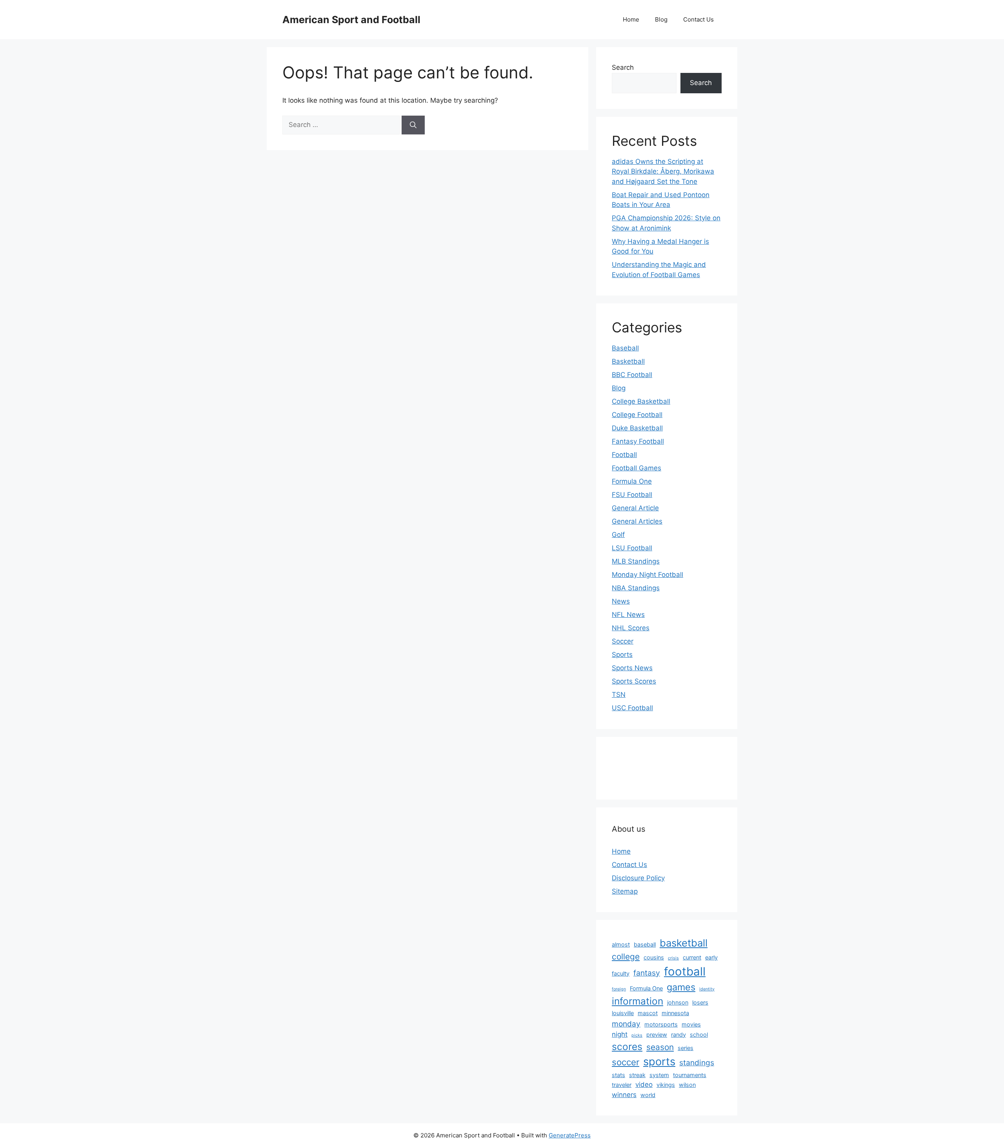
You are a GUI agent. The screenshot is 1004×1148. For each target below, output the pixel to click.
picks (636, 1035)
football (685, 971)
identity (707, 989)
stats (618, 1075)
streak (637, 1075)
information (637, 1001)
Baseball (625, 348)
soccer (625, 1062)
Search (623, 67)
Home (631, 19)
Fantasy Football (638, 441)
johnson (677, 1002)
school (699, 1034)
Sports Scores (634, 681)
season (660, 1047)
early (711, 957)
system (659, 1075)
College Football (637, 415)
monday (626, 1023)
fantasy (646, 973)
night (620, 1034)
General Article (635, 508)
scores (627, 1046)
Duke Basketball (637, 428)
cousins (654, 957)
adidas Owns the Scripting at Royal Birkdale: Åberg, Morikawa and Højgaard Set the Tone (663, 171)
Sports (622, 654)
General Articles (637, 521)
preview (656, 1034)
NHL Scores (630, 628)
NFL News (628, 614)
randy (678, 1034)
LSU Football (632, 548)
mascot (648, 1013)
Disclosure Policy (638, 878)
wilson (687, 1084)
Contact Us (698, 19)
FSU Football (632, 495)
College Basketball (641, 401)
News (621, 601)
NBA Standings (636, 588)
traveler (621, 1084)
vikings (666, 1084)
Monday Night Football (647, 575)
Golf (618, 535)
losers (700, 1002)
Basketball (628, 361)
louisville (623, 1013)
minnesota (675, 1013)
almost (621, 944)
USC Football (632, 708)
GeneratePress (570, 1135)
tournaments (689, 1075)
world (647, 1095)
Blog (661, 19)
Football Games (636, 468)
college (626, 956)
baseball (645, 944)
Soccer (622, 641)
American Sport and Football (351, 19)
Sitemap (625, 891)
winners (624, 1095)
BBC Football (632, 375)
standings (696, 1062)
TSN (619, 694)
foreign (619, 989)
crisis (673, 958)
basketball (684, 943)
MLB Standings (636, 561)
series (685, 1048)
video (644, 1084)
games (681, 987)
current (692, 957)
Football (624, 455)
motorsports (661, 1024)
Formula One (632, 481)
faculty (620, 973)
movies (691, 1024)
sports (659, 1061)
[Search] (413, 125)
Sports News (632, 668)
